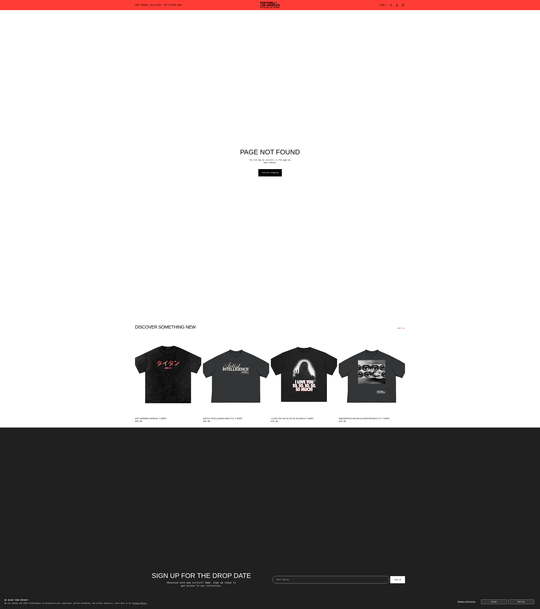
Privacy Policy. (139, 603)
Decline (521, 602)
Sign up (397, 580)
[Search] (391, 5)
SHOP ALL (401, 328)
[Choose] (196, 411)
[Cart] (403, 5)
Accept (494, 602)
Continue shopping (270, 173)
